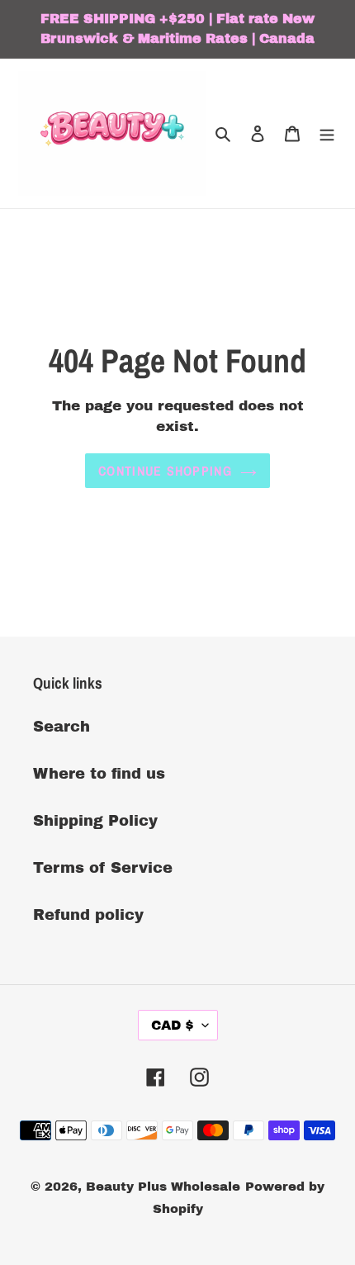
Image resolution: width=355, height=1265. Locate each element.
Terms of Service (103, 868)
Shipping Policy (95, 821)
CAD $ (172, 1025)
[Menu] (327, 133)
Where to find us (99, 773)
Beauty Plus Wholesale (163, 1186)
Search (61, 726)
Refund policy (88, 915)
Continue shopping (165, 471)
